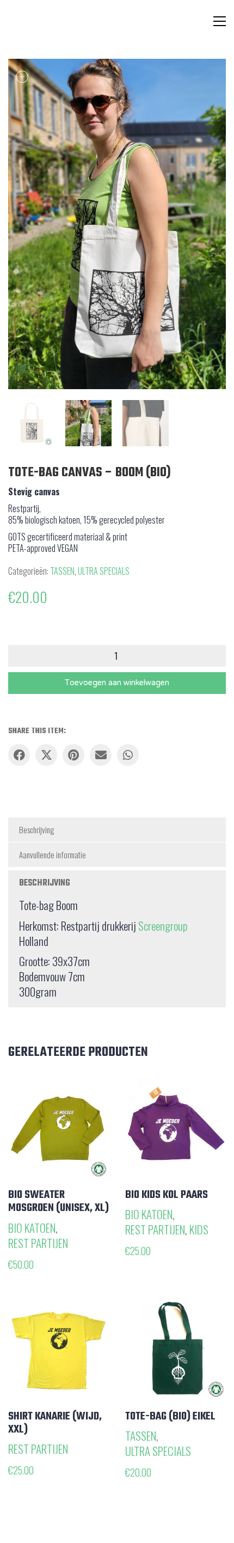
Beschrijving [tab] (36, 829)
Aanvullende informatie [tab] (52, 854)
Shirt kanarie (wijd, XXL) (55, 1423)
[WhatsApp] (128, 755)
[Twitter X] (46, 755)
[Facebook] (19, 755)
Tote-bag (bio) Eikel (170, 1416)
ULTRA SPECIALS (104, 571)
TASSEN (62, 571)
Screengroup (163, 925)
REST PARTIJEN (38, 1243)
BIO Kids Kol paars (166, 1195)
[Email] (101, 755)
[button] (219, 21)
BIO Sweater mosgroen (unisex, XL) (58, 1202)
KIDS (198, 1229)
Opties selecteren (45, 1227)
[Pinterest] (73, 755)
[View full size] (22, 76)
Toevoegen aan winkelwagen (117, 683)
